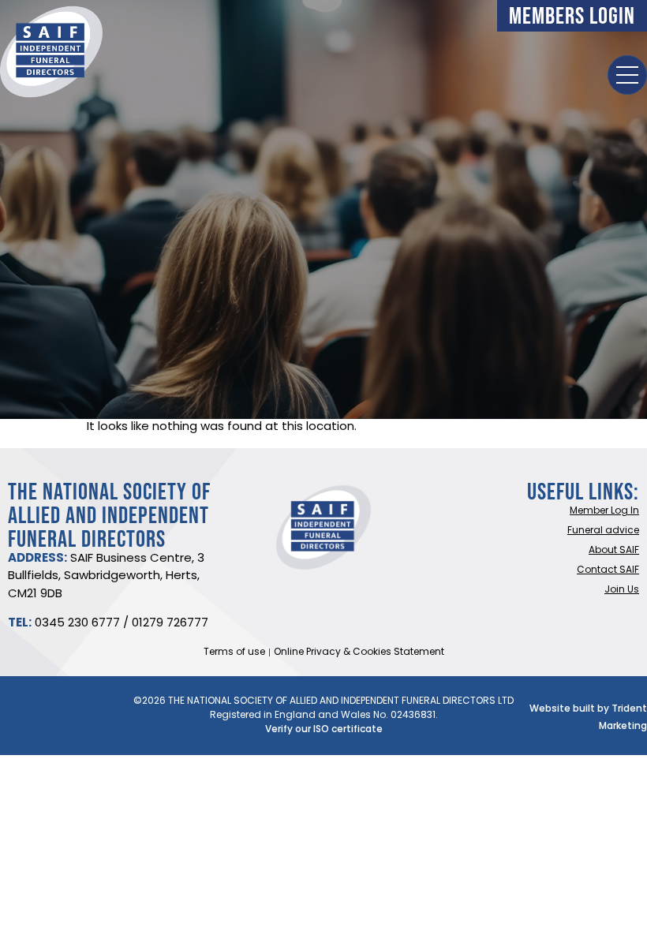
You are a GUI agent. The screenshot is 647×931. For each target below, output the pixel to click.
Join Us (621, 590)
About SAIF (614, 550)
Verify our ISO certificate (324, 730)
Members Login (572, 15)
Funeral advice (603, 531)
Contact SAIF (608, 570)
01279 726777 (170, 624)
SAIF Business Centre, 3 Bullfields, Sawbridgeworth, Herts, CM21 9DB (106, 576)
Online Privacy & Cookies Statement (359, 652)
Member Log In (604, 511)
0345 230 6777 (77, 624)
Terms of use (234, 652)
